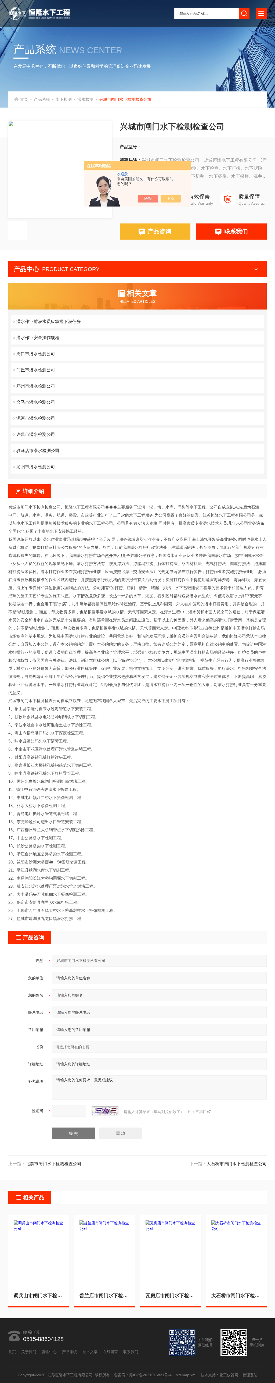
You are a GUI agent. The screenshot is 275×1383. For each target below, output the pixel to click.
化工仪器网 (228, 1375)
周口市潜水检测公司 (35, 353)
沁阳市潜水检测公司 (35, 466)
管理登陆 (249, 1375)
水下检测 (64, 99)
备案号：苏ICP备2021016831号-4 (142, 1375)
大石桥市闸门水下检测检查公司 (237, 1163)
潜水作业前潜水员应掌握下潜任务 (48, 321)
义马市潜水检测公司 (35, 402)
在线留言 (110, 1352)
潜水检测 (85, 99)
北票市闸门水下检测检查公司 (53, 1163)
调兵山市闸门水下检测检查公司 (39, 1295)
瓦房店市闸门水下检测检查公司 (171, 1295)
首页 (24, 99)
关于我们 (28, 1352)
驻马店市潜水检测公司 (37, 450)
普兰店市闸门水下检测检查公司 (104, 1295)
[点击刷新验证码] (105, 1110)
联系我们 (236, 231)
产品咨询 (159, 231)
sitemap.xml (186, 1375)
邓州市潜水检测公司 (35, 386)
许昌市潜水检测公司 (35, 434)
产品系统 (42, 99)
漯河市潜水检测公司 (35, 418)
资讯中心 (49, 1352)
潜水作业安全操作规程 (37, 337)
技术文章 (89, 1352)
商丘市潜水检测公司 (35, 370)
